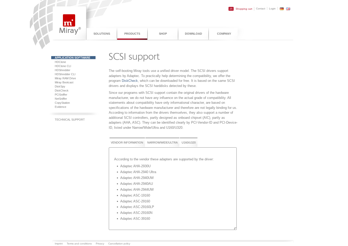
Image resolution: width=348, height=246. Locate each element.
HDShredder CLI (65, 74)
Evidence (60, 106)
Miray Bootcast (64, 82)
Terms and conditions (79, 243)
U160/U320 (189, 142)
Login (272, 8)
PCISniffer (61, 94)
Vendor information (127, 142)
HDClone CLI (63, 66)
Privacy (100, 243)
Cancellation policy (119, 243)
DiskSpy (60, 86)
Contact (260, 8)
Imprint (59, 243)
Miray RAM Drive (65, 78)
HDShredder (62, 70)
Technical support (70, 119)
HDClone (60, 61)
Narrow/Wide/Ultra (162, 142)
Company (224, 33)
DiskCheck (62, 90)
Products (132, 33)
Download (193, 33)
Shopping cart (241, 8)
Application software (72, 57)
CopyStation (62, 102)
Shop (163, 33)
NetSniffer (61, 98)
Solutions (101, 33)
